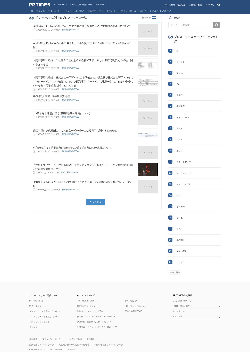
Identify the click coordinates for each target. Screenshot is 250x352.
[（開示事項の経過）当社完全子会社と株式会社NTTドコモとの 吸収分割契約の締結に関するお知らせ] (148, 65)
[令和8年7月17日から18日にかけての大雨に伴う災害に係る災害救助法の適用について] (148, 31)
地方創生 (181, 240)
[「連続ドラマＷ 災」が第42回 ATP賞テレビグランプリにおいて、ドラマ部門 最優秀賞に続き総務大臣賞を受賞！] (148, 169)
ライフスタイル (128, 11)
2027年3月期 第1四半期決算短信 (51, 96)
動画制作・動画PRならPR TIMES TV (94, 322)
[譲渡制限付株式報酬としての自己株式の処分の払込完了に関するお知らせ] (148, 135)
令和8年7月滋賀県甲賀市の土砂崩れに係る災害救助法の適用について (72, 147)
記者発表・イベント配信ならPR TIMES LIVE (97, 327)
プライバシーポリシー (52, 339)
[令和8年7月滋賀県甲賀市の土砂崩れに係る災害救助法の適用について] (148, 152)
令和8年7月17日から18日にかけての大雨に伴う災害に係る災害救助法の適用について (81, 26)
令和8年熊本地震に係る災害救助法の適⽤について (61, 113)
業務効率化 (182, 251)
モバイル (57, 11)
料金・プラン (35, 306)
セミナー (181, 207)
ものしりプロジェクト (39, 322)
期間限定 (181, 106)
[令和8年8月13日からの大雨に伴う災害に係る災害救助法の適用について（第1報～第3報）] (148, 48)
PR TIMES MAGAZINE (135, 306)
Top (31, 11)
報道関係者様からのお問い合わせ (74, 345)
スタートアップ (184, 162)
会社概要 (33, 339)
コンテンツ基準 (75, 339)
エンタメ (79, 11)
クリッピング (131, 301)
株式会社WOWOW (70, 29)
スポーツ (166, 11)
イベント (181, 62)
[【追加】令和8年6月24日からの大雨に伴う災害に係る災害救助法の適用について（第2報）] (148, 186)
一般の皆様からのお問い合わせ (108, 345)
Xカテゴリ (177, 316)
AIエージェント (184, 184)
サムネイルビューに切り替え (154, 18)
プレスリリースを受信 (175, 5)
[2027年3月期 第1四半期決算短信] (148, 101)
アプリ (68, 11)
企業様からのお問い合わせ (41, 345)
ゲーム (180, 218)
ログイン (209, 5)
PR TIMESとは (36, 301)
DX (178, 84)
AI (177, 51)
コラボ (180, 262)
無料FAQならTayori (86, 306)
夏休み (180, 128)
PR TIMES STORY (85, 301)
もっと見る (95, 201)
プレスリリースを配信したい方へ (44, 316)
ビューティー (94, 11)
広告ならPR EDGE (133, 311)
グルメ (155, 11)
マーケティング (184, 173)
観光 (179, 229)
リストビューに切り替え (159, 18)
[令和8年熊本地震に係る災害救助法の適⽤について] (148, 118)
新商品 (180, 73)
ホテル (180, 151)
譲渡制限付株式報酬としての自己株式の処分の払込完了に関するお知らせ (75, 130)
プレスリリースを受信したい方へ (44, 311)
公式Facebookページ (182, 301)
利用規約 (91, 339)
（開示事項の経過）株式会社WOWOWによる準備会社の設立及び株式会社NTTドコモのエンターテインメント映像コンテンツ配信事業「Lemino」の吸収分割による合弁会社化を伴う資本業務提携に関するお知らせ (83, 81)
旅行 (179, 195)
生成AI (179, 95)
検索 (216, 25)
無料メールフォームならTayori (91, 311)
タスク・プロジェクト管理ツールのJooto (96, 316)
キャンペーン (183, 117)
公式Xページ (178, 311)
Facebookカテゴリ (181, 306)
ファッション (111, 11)
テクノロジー (43, 11)
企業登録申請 (195, 5)
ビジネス (144, 11)
